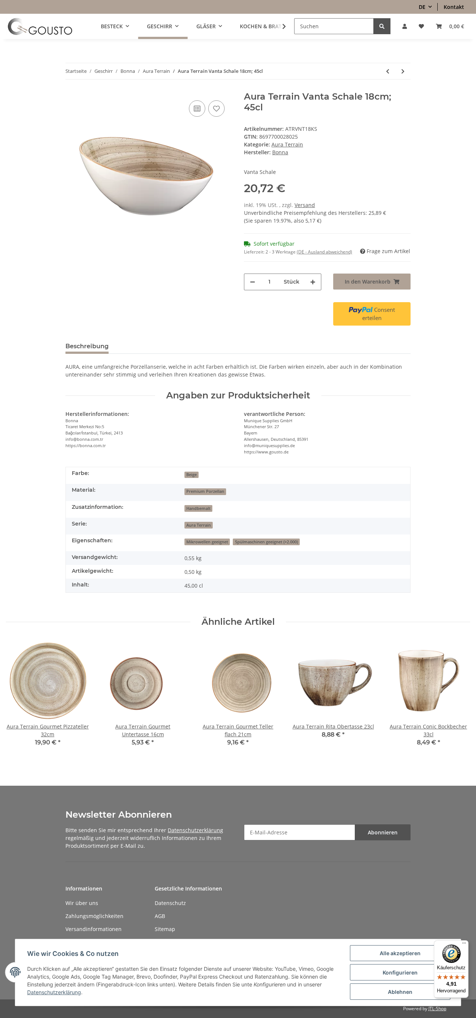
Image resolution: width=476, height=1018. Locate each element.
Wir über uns (81, 902)
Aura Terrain (287, 144)
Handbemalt (198, 508)
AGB (160, 916)
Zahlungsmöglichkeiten (94, 916)
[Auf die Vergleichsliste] (197, 108)
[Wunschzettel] (421, 26)
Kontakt (454, 6)
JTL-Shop (437, 1008)
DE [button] (422, 6)
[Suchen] (381, 26)
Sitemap (165, 929)
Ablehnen (400, 992)
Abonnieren (383, 832)
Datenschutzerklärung (195, 830)
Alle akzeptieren (400, 953)
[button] (404, 26)
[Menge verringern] (252, 282)
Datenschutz (170, 902)
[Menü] (464, 944)
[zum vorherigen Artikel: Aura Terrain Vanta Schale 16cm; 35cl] (387, 71)
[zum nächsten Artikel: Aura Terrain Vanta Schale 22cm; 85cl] (403, 71)
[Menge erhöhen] (313, 282)
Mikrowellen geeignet (207, 541)
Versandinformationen (93, 929)
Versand (305, 205)
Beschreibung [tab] (87, 346)
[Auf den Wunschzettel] (216, 108)
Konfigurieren (400, 972)
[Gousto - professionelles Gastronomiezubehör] (40, 26)
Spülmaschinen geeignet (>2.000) (266, 541)
